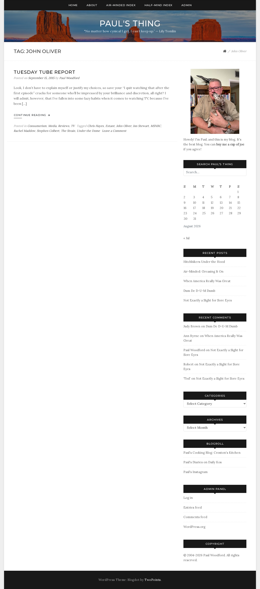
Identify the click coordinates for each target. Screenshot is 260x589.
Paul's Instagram (195, 472)
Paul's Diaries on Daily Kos (202, 462)
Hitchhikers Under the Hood (204, 262)
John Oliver (123, 126)
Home (73, 5)
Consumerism (37, 126)
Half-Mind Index (158, 5)
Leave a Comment (114, 131)
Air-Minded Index (120, 5)
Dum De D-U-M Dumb (199, 291)
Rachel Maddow (24, 131)
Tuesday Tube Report (44, 72)
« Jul (186, 238)
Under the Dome (88, 131)
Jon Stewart (141, 126)
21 (230, 208)
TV (73, 126)
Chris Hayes (95, 126)
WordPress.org (194, 527)
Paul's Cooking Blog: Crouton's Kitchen (211, 453)
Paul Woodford (69, 78)
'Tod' (187, 378)
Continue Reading (30, 115)
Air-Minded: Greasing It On (203, 271)
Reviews (63, 126)
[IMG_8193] (215, 101)
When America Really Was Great (207, 281)
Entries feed (192, 507)
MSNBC (156, 126)
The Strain (68, 131)
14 (230, 203)
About (92, 5)
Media (52, 126)
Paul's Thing (130, 23)
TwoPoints (153, 580)
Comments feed (195, 517)
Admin (186, 5)
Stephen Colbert (48, 131)
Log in (188, 498)
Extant (110, 126)
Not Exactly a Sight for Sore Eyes (207, 300)
